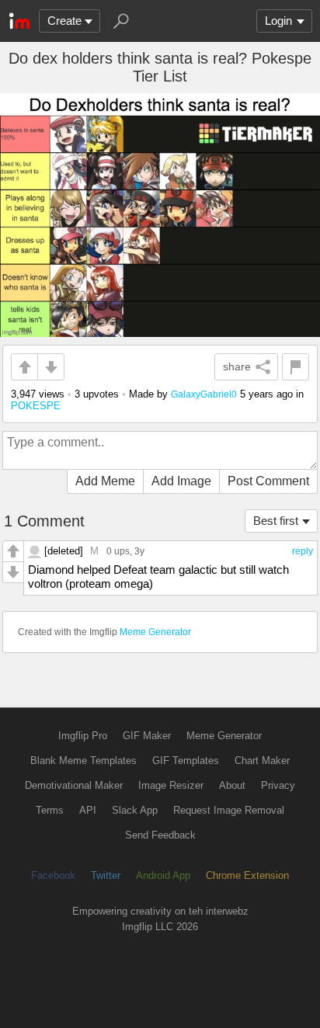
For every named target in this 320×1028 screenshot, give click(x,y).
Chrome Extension (247, 875)
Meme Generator (155, 632)
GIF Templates (185, 760)
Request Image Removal (228, 810)
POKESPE (36, 406)
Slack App (135, 810)
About (232, 785)
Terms (50, 810)
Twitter (105, 875)
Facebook (53, 875)
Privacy (278, 785)
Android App (163, 875)
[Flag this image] (295, 366)
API (87, 810)
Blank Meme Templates (83, 760)
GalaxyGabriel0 (204, 394)
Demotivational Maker (74, 785)
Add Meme (105, 481)
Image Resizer (170, 785)
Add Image (181, 481)
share (237, 366)
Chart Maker (262, 760)
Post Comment (268, 481)
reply (302, 551)
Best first (275, 520)
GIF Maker (147, 735)
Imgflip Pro (82, 735)
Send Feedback (160, 835)
